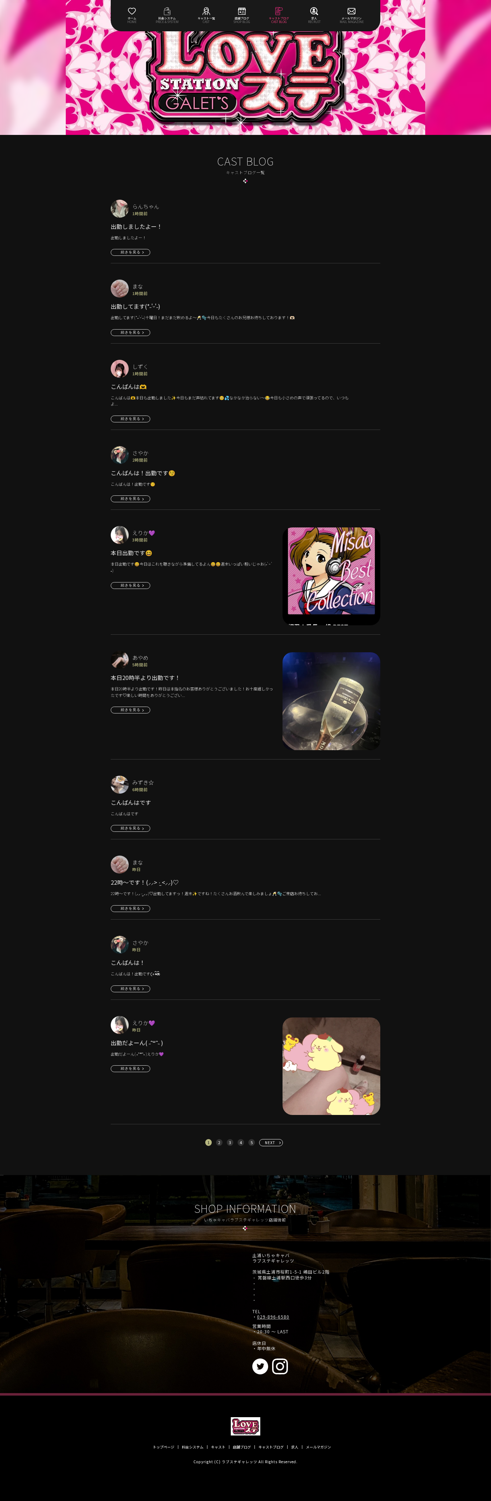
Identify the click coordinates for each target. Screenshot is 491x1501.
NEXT (270, 1142)
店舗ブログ (242, 1447)
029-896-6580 (273, 1317)
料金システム (192, 1447)
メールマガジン (318, 1447)
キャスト (218, 1447)
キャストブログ (271, 1447)
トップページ (163, 1447)
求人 (294, 1447)
